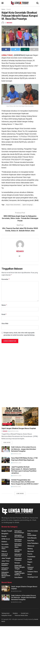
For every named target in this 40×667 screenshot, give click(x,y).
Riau (28, 564)
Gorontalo (7, 424)
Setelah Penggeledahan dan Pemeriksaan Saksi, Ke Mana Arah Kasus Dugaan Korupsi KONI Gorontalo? (24, 482)
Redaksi (15, 613)
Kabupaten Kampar (18, 550)
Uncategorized (32, 577)
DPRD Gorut (6, 539)
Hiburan (4, 551)
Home (3, 9)
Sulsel (29, 574)
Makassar (30, 546)
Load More (20, 493)
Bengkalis (5, 533)
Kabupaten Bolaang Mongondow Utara (6, 574)
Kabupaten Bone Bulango (19, 531)
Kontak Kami (24, 613)
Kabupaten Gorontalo (18, 540)
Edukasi (4, 541)
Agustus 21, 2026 (16, 462)
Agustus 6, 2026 (16, 486)
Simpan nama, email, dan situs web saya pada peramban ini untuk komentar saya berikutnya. (19, 334)
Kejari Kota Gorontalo (13, 204)
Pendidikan (31, 556)
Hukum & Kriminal (5, 554)
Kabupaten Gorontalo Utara (18, 545)
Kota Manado (32, 538)
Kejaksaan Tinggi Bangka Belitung (20, 573)
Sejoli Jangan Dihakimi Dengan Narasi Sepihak (19, 428)
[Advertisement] (20, 365)
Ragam (29, 562)
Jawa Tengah (6, 558)
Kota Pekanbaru (32, 543)
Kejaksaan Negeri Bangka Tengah (20, 567)
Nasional (30, 551)
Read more (6, 442)
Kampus (17, 563)
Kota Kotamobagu (31, 534)
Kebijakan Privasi (6, 615)
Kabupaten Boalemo (5, 564)
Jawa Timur (6, 561)
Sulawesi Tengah (30, 568)
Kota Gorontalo (32, 531)
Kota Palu (30, 540)
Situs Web (5, 323)
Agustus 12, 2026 (16, 475)
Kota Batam (18, 577)
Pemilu (29, 554)
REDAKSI (9, 22)
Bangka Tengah (7, 531)
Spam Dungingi (28, 204)
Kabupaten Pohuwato (18, 559)
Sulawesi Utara (32, 571)
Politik (29, 559)
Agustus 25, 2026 (13, 431)
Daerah (9, 9)
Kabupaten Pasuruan (18, 555)
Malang (30, 548)
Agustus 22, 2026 (16, 453)
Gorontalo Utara (5, 547)
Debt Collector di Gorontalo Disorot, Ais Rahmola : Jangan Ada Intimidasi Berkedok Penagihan (23, 449)
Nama (4, 305)
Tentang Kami (6, 613)
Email (4, 314)
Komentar (6, 279)
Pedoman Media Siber (21, 615)
